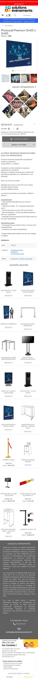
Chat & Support (8, 667)
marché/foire (14, 258)
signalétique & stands (17, 250)
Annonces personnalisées (11, 669)
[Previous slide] (4, 54)
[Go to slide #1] (5, 78)
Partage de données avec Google (13, 663)
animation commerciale (25, 258)
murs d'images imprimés (17, 254)
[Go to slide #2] (15, 78)
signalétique (14, 252)
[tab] (13, 70)
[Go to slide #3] (25, 78)
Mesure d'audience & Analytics (12, 665)
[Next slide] (33, 54)
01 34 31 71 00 (20, 624)
